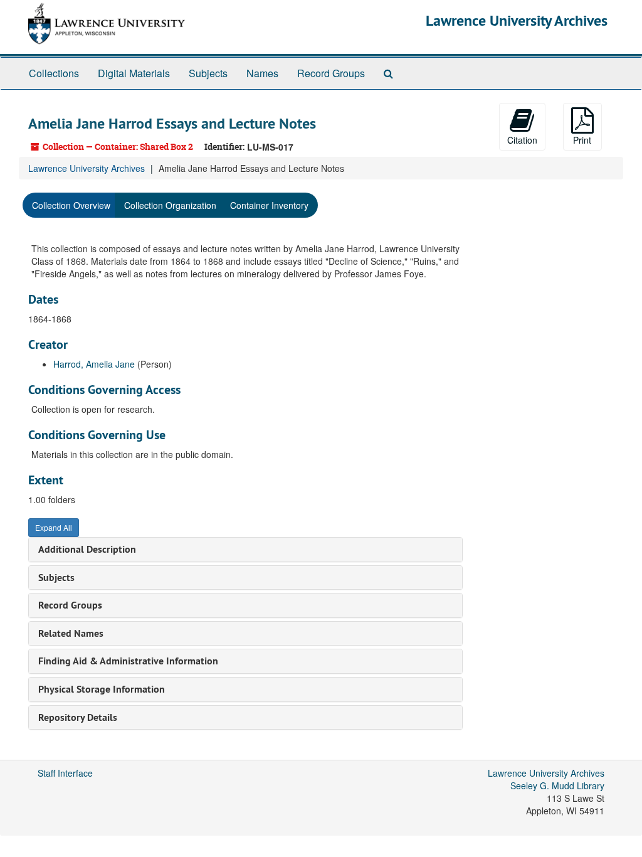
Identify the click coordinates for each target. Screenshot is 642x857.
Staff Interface (65, 773)
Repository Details (77, 717)
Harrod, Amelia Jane (94, 364)
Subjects (208, 73)
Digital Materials (134, 73)
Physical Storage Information (101, 689)
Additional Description (87, 549)
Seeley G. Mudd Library (557, 785)
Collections (54, 73)
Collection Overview (71, 205)
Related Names (70, 633)
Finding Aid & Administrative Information (128, 661)
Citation (522, 140)
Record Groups (331, 73)
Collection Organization (170, 205)
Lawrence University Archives (517, 20)
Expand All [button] (53, 527)
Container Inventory (269, 205)
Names (262, 73)
